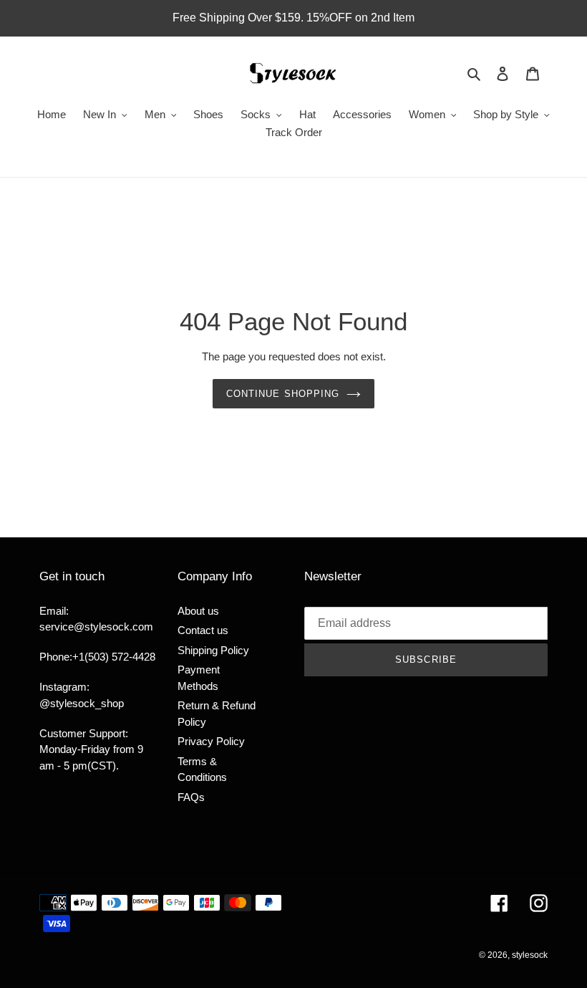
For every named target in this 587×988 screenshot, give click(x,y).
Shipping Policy (213, 650)
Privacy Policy (211, 741)
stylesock (530, 955)
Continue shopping (282, 393)
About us (198, 611)
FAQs (191, 797)
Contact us (203, 630)
